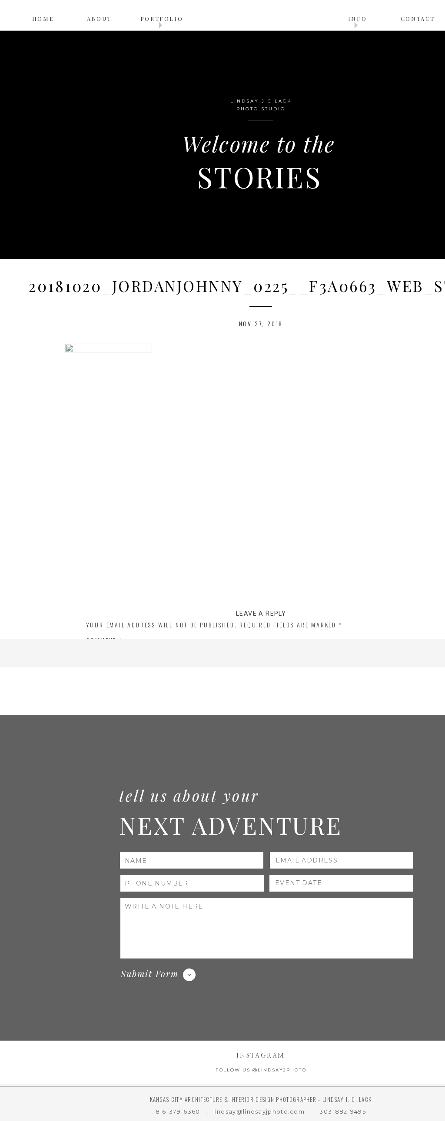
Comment (104, 640)
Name (97, 716)
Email (98, 740)
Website (99, 764)
